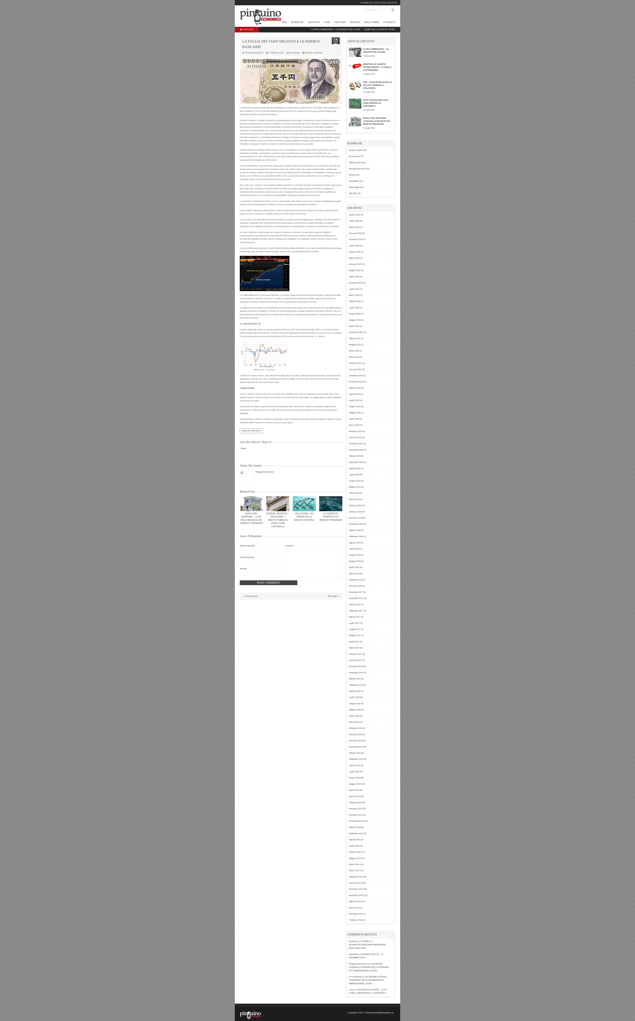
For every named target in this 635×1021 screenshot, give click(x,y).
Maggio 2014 (355, 858)
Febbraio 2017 (355, 654)
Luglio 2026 (354, 221)
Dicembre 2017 (356, 592)
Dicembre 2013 (356, 889)
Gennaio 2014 (355, 883)
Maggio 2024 (355, 270)
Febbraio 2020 (355, 431)
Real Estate (354, 187)
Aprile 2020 (354, 419)
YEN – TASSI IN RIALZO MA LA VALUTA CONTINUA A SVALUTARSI (377, 85)
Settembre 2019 (356, 462)
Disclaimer (371, 22)
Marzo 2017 (354, 648)
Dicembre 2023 (356, 283)
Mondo (352, 175)
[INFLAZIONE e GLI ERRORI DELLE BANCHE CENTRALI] (304, 503)
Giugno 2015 (355, 778)
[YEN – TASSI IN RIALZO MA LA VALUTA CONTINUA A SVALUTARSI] (355, 86)
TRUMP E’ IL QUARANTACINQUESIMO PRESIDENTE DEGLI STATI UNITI (367, 944)
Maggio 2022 (355, 320)
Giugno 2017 (355, 629)
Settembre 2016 (356, 685)
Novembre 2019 (356, 450)
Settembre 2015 (356, 759)
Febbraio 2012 (355, 920)
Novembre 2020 (356, 382)
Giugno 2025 (355, 252)
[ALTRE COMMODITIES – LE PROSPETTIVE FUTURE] (355, 52)
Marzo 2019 (354, 499)
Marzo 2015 (354, 796)
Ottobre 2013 (355, 901)
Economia (294, 53)
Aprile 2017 (354, 642)
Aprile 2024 (354, 277)
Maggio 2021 (355, 345)
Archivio (314, 22)
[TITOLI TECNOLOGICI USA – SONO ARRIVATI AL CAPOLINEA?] (355, 104)
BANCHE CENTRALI (251, 431)
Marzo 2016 (354, 722)
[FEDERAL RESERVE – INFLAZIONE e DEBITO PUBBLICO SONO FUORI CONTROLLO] (277, 503)
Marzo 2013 (354, 908)
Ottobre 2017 (355, 604)
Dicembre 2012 (356, 914)
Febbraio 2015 (355, 802)
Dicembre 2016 (356, 666)
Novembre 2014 (356, 821)
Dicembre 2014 (356, 815)
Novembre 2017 (356, 598)
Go (393, 10)
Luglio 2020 (354, 400)
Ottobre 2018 (355, 530)
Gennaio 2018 (355, 586)
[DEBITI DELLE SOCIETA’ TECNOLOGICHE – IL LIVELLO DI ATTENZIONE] (355, 66)
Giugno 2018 (355, 555)
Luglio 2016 (354, 697)
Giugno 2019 (355, 481)
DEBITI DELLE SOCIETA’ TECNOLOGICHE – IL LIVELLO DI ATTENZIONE (349, 29)
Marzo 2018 (354, 574)
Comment (289, 546)
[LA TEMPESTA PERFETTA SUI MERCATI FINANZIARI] (330, 503)
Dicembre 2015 (356, 741)
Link (327, 22)
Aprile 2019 (354, 493)
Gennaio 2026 (355, 233)
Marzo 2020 (354, 425)
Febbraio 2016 (355, 728)
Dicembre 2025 (356, 239)
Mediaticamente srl (385, 1013)
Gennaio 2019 (355, 512)
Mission (355, 22)
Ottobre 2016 (355, 679)
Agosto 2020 (354, 394)
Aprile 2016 (354, 716)
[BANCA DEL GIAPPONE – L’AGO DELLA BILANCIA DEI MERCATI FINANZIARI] (251, 503)
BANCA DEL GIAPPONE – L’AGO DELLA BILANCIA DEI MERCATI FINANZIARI (376, 121)
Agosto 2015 (354, 765)
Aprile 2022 (354, 326)
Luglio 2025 (354, 246)
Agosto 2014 (354, 839)
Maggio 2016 (355, 710)
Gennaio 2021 (355, 369)
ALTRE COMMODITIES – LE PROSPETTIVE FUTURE (287, 29)
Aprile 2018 (354, 567)
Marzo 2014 (354, 870)
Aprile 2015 (354, 790)
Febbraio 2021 (355, 363)
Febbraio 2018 (355, 580)
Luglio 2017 (354, 623)
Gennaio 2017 (355, 660)
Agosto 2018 (354, 543)
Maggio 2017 (355, 635)
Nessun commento (313, 53)
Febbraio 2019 (355, 505)
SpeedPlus (354, 954)
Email (247, 557)
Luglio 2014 (354, 846)
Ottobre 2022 (355, 301)
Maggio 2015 (355, 784)
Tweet (243, 448)
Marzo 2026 (354, 227)
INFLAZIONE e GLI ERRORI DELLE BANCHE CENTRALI (304, 516)
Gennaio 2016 (355, 734)
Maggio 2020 (355, 413)
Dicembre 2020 (356, 375)
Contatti (389, 22)
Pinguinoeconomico (264, 472)
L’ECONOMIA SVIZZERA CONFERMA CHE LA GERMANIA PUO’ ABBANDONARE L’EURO (369, 967)
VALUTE (353, 193)
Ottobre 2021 (355, 338)
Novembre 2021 (356, 332)
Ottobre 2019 (355, 456)
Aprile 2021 (354, 351)
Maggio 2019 (355, 487)
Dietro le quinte (356, 150)
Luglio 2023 (354, 289)
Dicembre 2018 (356, 518)
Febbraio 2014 (355, 877)
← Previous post (250, 596)
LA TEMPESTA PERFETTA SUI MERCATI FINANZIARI (331, 516)
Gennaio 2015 (355, 809)
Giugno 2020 (355, 406)
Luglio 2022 (354, 307)
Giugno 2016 (355, 703)
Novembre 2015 (356, 747)
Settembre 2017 (356, 611)
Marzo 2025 (354, 258)
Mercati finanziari (356, 169)
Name (247, 546)
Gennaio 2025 (355, 264)
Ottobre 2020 (355, 388)
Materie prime (355, 163)
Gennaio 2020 (355, 437)
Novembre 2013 (356, 895)
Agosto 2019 (354, 468)
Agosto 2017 (354, 617)
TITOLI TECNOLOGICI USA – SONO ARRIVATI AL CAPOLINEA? (376, 103)
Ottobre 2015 (355, 753)
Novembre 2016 (356, 673)
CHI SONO (340, 22)
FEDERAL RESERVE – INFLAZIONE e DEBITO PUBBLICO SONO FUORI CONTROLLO (277, 520)
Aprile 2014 (354, 864)
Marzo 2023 (354, 295)
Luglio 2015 (354, 771)
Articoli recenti (360, 41)
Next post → (334, 596)
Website (243, 569)
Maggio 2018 (355, 561)
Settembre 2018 (356, 536)
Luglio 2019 (354, 474)
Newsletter (354, 181)
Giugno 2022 (355, 314)
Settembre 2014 (356, 833)
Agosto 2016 (354, 691)
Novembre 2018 (356, 524)
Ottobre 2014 (355, 827)
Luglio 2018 (354, 549)
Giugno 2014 (355, 852)
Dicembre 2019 (356, 443)
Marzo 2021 (354, 357)
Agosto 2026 (354, 215)
